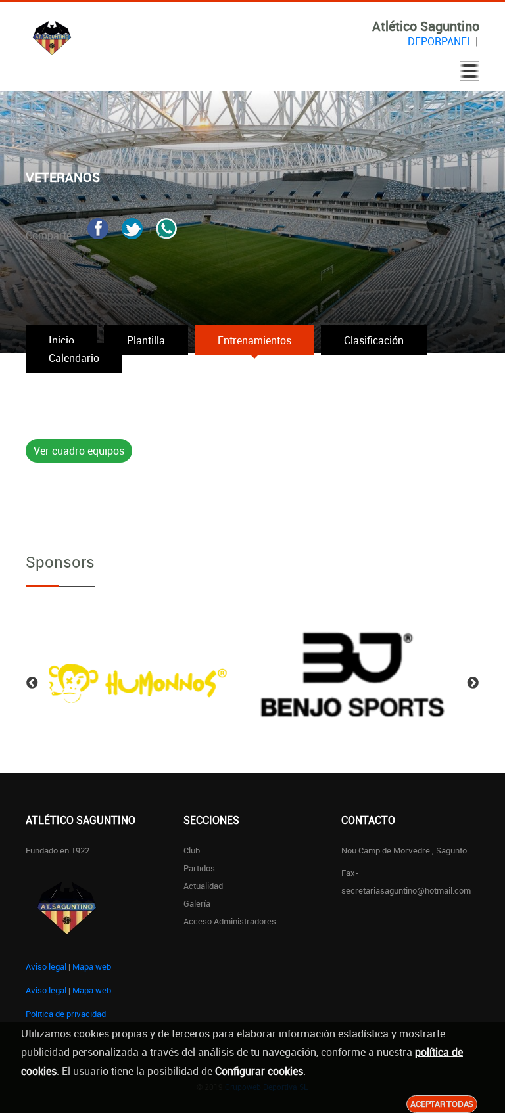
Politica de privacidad (66, 1014)
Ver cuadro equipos (79, 450)
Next (472, 683)
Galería (196, 903)
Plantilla (146, 340)
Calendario (74, 358)
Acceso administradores (229, 921)
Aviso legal (46, 966)
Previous (32, 683)
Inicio (61, 340)
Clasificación (374, 340)
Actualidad (203, 886)
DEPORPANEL (440, 41)
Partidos (199, 868)
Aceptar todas (441, 1104)
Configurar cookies (259, 1071)
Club (191, 850)
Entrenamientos (254, 340)
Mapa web (91, 966)
